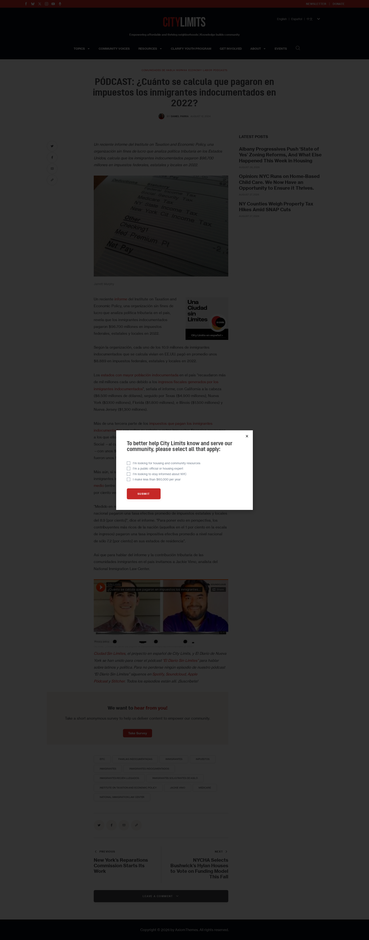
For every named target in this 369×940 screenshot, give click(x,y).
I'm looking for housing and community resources (166, 463)
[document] (184, 470)
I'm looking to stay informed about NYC (160, 474)
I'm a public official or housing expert (158, 468)
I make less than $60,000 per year (157, 479)
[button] (247, 436)
